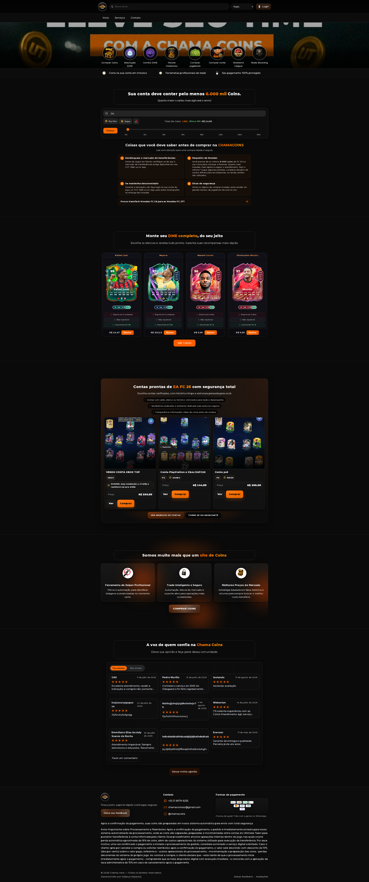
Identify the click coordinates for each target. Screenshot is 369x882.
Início (106, 17)
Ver (111, 503)
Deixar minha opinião (184, 771)
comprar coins (184, 608)
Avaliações (262, 876)
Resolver (127, 333)
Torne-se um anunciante (203, 515)
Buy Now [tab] (113, 121)
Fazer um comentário (125, 758)
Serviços (120, 17)
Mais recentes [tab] (136, 668)
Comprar (126, 503)
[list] (184, 57)
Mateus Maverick (132, 876)
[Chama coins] (105, 797)
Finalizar (110, 131)
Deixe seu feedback (115, 813)
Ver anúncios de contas (166, 515)
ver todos (184, 343)
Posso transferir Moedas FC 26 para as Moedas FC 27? (153, 201)
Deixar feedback (243, 876)
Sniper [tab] (127, 121)
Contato (136, 17)
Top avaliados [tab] (118, 668)
